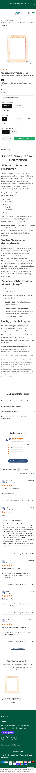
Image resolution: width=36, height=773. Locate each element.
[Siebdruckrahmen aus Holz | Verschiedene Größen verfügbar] (12, 685)
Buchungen (10, 20)
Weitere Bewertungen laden (18, 648)
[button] (5, 4)
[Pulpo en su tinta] (18, 13)
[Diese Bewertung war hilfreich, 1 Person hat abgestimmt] (29, 584)
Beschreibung (5, 150)
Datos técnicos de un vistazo (10, 97)
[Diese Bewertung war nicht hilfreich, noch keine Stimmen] (32, 500)
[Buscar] (29, 13)
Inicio (3, 20)
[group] (18, 49)
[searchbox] (9, 469)
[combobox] (26, 474)
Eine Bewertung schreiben (18, 461)
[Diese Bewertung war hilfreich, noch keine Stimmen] (28, 500)
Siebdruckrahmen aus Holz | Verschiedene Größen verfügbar (12, 699)
